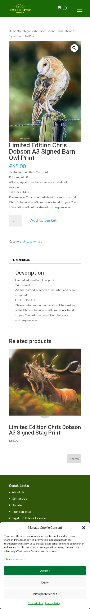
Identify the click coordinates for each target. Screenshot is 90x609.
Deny (45, 582)
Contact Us (19, 498)
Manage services (15, 559)
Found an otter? (22, 511)
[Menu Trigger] (80, 9)
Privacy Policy (52, 603)
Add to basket (43, 220)
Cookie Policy (35, 603)
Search (74, 458)
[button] (84, 528)
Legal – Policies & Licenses (29, 518)
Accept (45, 571)
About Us (18, 492)
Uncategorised (27, 31)
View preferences (45, 594)
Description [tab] (21, 260)
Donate (17, 505)
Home (12, 31)
